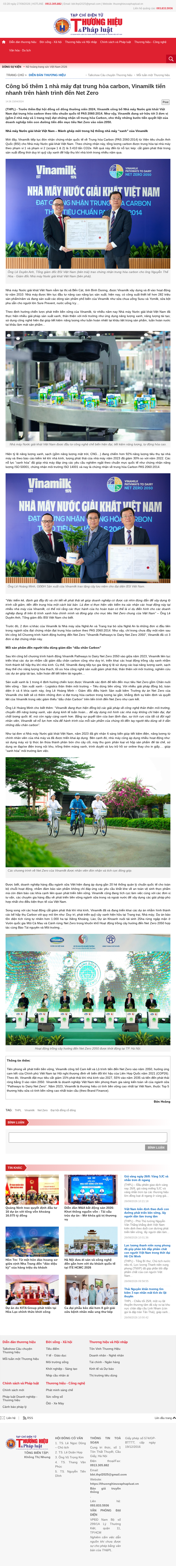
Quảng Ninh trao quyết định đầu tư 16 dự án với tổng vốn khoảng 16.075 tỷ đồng (31, 1211)
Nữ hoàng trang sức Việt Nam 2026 (46, 66)
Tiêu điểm (52, 1348)
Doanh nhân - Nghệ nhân (106, 1355)
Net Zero (43, 1110)
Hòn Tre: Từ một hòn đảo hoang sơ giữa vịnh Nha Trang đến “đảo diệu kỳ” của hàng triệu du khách (32, 1263)
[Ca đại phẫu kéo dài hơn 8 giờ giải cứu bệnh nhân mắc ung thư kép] (91, 1290)
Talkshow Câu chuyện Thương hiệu (110, 75)
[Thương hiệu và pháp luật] (27, 1443)
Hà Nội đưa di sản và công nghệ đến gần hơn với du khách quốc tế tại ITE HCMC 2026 (89, 1263)
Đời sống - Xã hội (51, 42)
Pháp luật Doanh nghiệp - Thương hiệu (20, 1398)
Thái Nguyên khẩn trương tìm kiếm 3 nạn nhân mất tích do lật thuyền (145, 1292)
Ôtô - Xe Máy (55, 1403)
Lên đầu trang (164, 1418)
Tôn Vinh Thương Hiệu (104, 1348)
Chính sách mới (13, 1390)
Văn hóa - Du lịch (20, 50)
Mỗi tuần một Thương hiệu (153, 75)
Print (165, 102)
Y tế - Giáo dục (56, 1355)
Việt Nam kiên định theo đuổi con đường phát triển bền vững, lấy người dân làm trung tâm (146, 1212)
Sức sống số (54, 1396)
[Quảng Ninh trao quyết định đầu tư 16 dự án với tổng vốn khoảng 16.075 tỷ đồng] (32, 1190)
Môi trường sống (57, 1362)
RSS (30, 1418)
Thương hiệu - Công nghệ (150, 42)
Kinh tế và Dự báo (101, 1368)
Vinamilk (29, 1110)
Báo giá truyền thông (105, 1490)
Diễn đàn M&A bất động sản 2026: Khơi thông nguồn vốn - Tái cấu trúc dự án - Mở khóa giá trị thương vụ (90, 1213)
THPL (18, 1110)
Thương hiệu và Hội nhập (81, 42)
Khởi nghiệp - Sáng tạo (61, 1368)
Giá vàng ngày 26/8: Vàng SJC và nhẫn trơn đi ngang (146, 1178)
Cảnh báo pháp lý (15, 1406)
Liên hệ (10, 1418)
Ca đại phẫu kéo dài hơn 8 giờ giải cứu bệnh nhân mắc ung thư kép (89, 1309)
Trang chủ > (16, 75)
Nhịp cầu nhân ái (57, 1375)
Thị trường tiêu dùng (103, 1375)
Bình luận (156, 1147)
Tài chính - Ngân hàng (104, 1362)
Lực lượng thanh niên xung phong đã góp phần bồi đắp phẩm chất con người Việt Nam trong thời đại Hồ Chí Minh (147, 1251)
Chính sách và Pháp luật (115, 42)
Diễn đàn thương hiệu (22, 42)
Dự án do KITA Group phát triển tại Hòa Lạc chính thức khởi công (31, 1309)
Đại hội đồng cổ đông (63, 1110)
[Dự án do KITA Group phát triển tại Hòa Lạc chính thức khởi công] (32, 1290)
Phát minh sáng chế (59, 1390)
